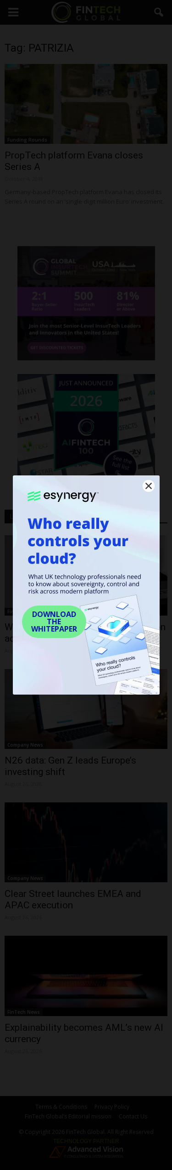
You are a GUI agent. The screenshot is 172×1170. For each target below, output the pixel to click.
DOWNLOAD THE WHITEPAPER (54, 621)
